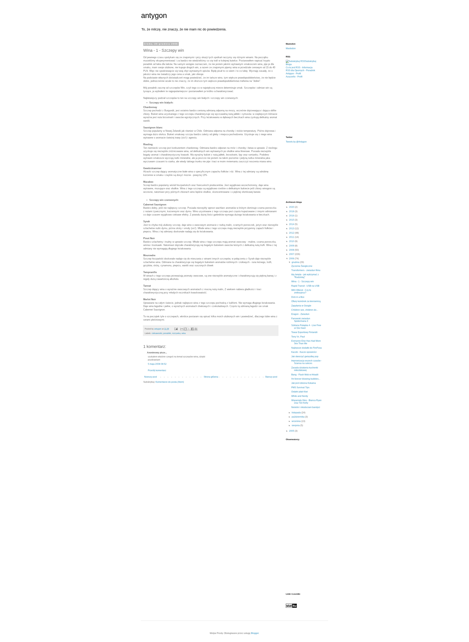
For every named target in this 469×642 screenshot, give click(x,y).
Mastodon (291, 48)
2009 (292, 245)
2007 (292, 254)
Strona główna (211, 377)
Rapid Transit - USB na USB (305, 286)
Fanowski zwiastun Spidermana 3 (300, 319)
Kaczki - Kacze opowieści (304, 352)
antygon (154, 15)
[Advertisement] (313, 107)
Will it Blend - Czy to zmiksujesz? (301, 291)
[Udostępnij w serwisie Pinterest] (196, 329)
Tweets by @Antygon (296, 141)
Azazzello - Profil (294, 76)
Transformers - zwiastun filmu (305, 270)
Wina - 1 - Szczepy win (302, 281)
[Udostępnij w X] (189, 329)
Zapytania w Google (301, 305)
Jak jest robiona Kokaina (303, 383)
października (298, 417)
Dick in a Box (297, 297)
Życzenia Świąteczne (301, 266)
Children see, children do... (304, 310)
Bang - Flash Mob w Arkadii (304, 374)
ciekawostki (157, 333)
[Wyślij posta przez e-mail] (175, 329)
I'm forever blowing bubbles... (305, 379)
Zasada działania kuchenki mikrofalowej (304, 369)
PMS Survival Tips (300, 387)
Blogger (255, 633)
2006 (292, 258)
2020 (292, 207)
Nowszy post (150, 377)
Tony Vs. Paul (298, 336)
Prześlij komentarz (157, 370)
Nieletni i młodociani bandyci (305, 407)
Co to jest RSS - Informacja (299, 67)
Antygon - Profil (293, 73)
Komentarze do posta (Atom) (170, 382)
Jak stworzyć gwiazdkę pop (304, 356)
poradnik (167, 333)
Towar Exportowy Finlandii (304, 332)
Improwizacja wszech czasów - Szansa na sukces (306, 362)
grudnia (296, 262)
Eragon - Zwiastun (300, 314)
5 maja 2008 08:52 (157, 364)
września (296, 421)
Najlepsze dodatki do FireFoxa (306, 348)
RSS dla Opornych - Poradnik (300, 70)
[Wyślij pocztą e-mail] (182, 329)
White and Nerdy (299, 396)
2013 (292, 228)
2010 (292, 241)
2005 (292, 431)
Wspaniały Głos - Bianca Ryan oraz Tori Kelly (306, 401)
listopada (296, 412)
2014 (292, 224)
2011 (292, 237)
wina (184, 333)
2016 (292, 215)
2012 (292, 233)
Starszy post (271, 377)
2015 (292, 220)
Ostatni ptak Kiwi (299, 391)
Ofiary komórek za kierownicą (306, 301)
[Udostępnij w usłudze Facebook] (192, 329)
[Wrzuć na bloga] (185, 329)
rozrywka (176, 333)
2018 (292, 211)
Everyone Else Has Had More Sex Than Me (306, 342)
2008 (292, 250)
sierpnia (296, 425)
